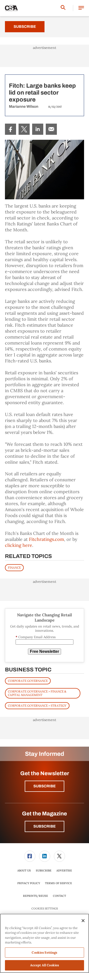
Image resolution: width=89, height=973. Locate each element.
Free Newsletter (44, 651)
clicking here (18, 545)
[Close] (83, 920)
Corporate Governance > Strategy (37, 705)
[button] (81, 8)
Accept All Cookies (44, 965)
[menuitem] (10, 129)
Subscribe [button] (44, 786)
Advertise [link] (64, 870)
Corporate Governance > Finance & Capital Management (37, 693)
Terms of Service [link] (58, 883)
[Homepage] (11, 8)
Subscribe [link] (43, 870)
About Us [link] (24, 870)
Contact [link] (59, 896)
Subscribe (25, 27)
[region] (44, 943)
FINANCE (14, 567)
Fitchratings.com (46, 539)
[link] (10, 129)
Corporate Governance (28, 681)
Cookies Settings (44, 908)
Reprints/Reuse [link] (35, 896)
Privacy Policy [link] (28, 883)
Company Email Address (36, 637)
